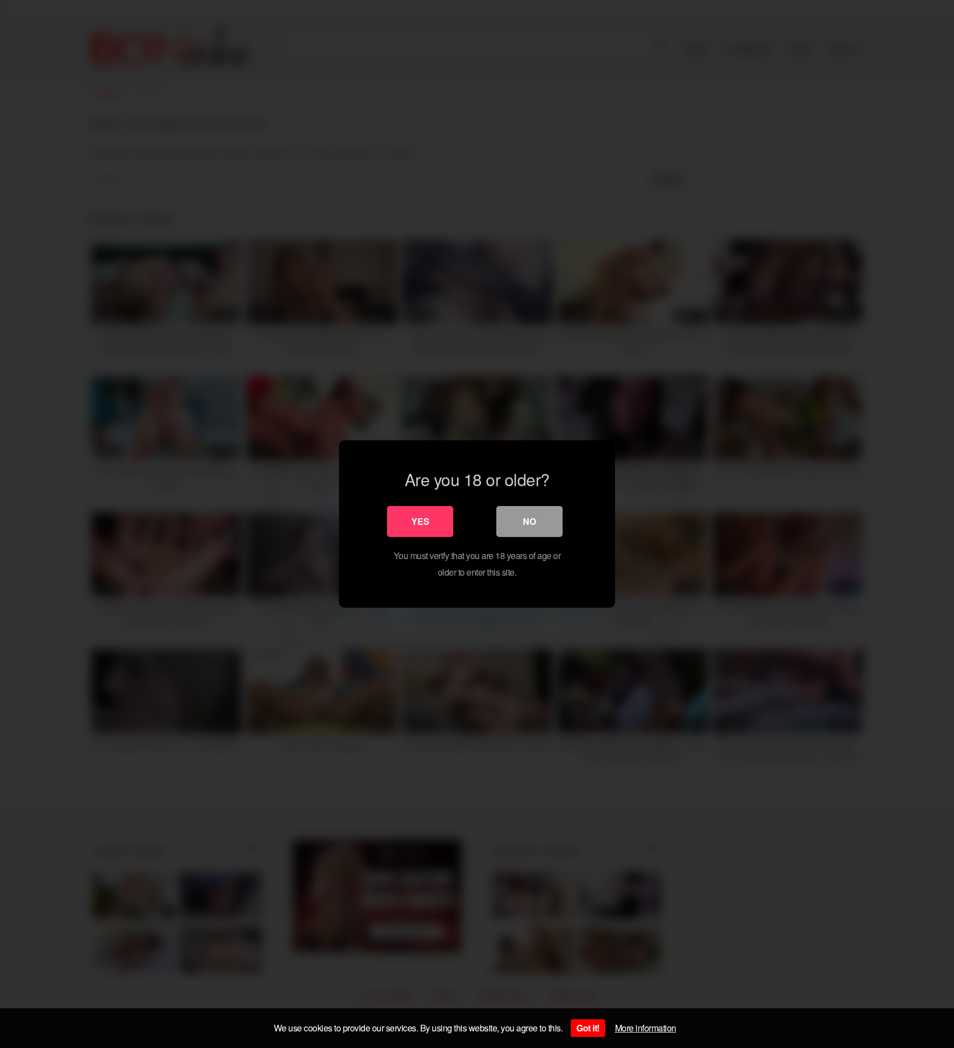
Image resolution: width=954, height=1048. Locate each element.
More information (645, 1027)
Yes (420, 521)
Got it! (588, 1027)
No (529, 521)
